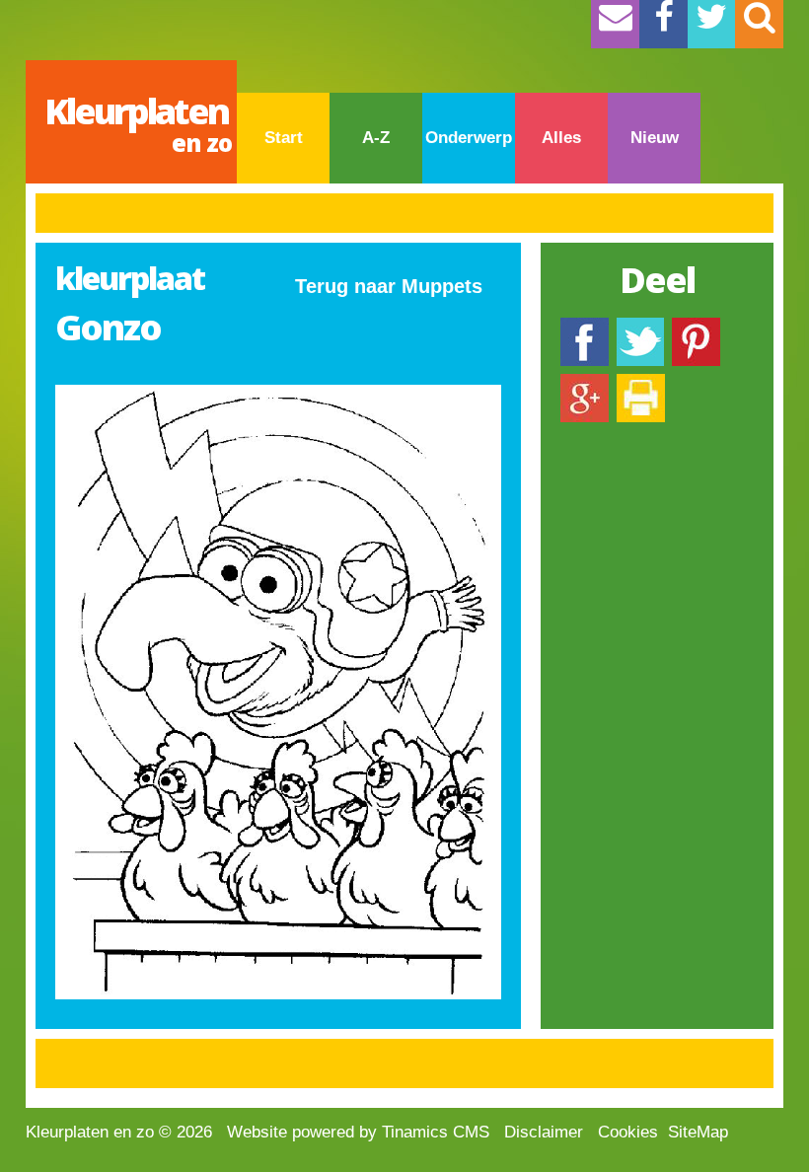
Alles (561, 137)
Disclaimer (543, 1132)
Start (283, 137)
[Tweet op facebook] (640, 327)
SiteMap (698, 1132)
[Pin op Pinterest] (696, 327)
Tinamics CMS (435, 1132)
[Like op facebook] (584, 327)
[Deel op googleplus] (584, 383)
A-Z (376, 137)
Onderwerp (468, 137)
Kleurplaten (138, 123)
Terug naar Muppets (388, 286)
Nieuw (654, 137)
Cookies (628, 1132)
